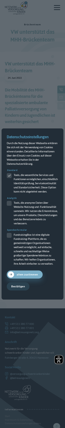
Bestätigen (18, 286)
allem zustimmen (27, 274)
